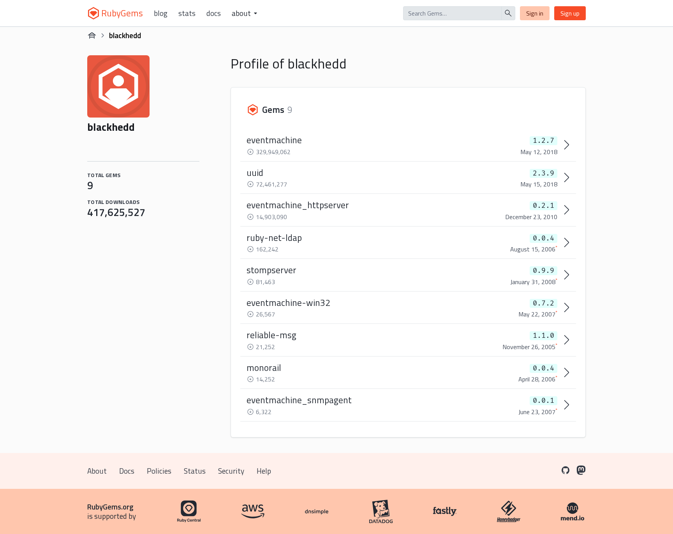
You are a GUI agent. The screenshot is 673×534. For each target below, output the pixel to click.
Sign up (570, 13)
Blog (160, 13)
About (97, 470)
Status (195, 470)
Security (231, 470)
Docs (213, 13)
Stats (187, 13)
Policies (159, 470)
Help (264, 470)
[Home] (92, 35)
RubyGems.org (110, 506)
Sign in (534, 13)
